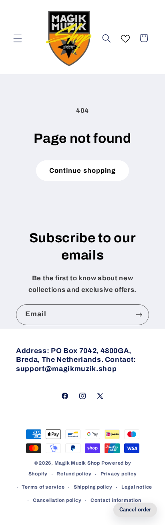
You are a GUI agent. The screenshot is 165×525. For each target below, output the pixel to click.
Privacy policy (119, 474)
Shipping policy (93, 487)
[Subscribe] (139, 314)
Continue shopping (82, 170)
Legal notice (136, 487)
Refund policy (73, 474)
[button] (17, 38)
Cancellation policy (57, 500)
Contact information (116, 500)
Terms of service (43, 487)
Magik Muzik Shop (77, 463)
